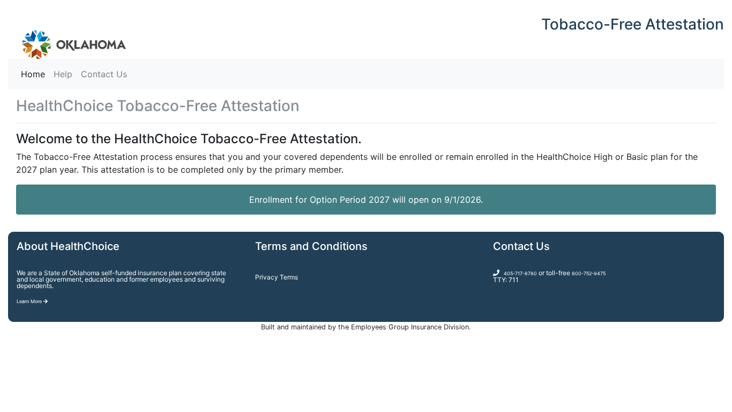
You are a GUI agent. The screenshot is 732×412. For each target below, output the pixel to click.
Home (35, 73)
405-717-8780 (520, 273)
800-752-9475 (589, 273)
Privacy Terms (276, 277)
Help (63, 74)
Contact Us (104, 74)
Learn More (30, 301)
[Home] (67, 36)
